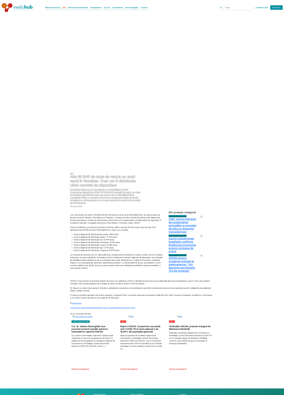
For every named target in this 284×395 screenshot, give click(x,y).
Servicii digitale (131, 7)
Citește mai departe (80, 369)
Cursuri (107, 7)
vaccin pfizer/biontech (84, 308)
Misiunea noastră (52, 7)
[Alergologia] (75, 303)
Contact (144, 7)
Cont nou (276, 7)
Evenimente (118, 7)
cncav (72, 308)
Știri (64, 7)
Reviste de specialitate (78, 7)
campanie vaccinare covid (124, 308)
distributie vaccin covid (103, 308)
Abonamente (96, 7)
